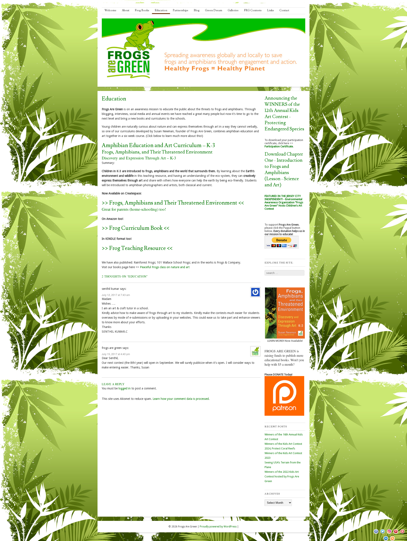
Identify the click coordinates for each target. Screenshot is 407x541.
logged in (124, 388)
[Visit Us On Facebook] (376, 533)
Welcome (110, 10)
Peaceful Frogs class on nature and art (165, 267)
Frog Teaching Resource (137, 248)
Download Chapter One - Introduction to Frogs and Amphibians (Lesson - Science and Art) (284, 169)
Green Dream (213, 10)
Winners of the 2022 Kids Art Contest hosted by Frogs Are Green (282, 476)
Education (161, 10)
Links (270, 10)
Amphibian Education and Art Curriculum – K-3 (158, 145)
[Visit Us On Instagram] (389, 533)
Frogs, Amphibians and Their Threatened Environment (173, 202)
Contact (284, 10)
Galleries (233, 10)
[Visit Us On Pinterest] (395, 533)
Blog (196, 10)
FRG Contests (253, 10)
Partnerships (180, 10)
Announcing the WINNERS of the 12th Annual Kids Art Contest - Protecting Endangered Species (284, 113)
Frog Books (142, 10)
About (125, 10)
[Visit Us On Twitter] (382, 533)
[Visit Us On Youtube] (402, 533)
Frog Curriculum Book (136, 228)
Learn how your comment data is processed (181, 398)
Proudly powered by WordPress (218, 526)
